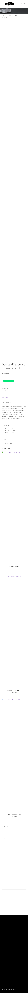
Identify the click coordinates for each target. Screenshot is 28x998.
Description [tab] (5, 397)
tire (9, 390)
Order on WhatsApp (9, 381)
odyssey (6, 390)
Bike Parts (9, 15)
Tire (13, 15)
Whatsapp (7, 995)
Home (4, 15)
